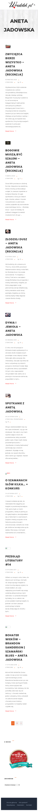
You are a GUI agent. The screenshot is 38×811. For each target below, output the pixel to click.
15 (21, 82)
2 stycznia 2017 (10, 569)
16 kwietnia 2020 (11, 79)
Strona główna (12, 802)
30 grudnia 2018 (11, 340)
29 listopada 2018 (11, 416)
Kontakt (29, 805)
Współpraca (11, 805)
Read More (9, 131)
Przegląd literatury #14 (14, 561)
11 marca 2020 (10, 176)
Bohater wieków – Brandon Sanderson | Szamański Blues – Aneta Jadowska (16, 647)
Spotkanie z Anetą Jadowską (14, 407)
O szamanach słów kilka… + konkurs (16, 484)
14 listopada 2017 (11, 493)
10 (21, 259)
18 (20, 342)
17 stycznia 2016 (11, 665)
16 (21, 667)
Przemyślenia (18, 419)
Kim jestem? (23, 802)
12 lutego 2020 (10, 256)
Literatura (9, 82)
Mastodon (20, 805)
